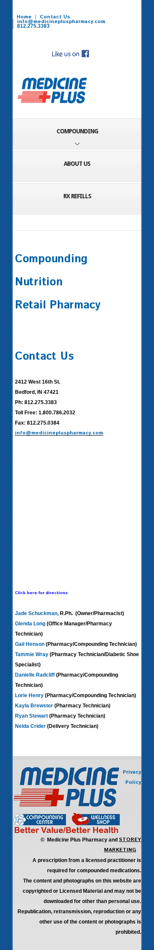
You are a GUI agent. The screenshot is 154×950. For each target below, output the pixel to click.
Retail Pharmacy (58, 305)
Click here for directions (41, 593)
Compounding (51, 259)
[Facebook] (69, 50)
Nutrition (39, 282)
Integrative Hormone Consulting (52, 90)
